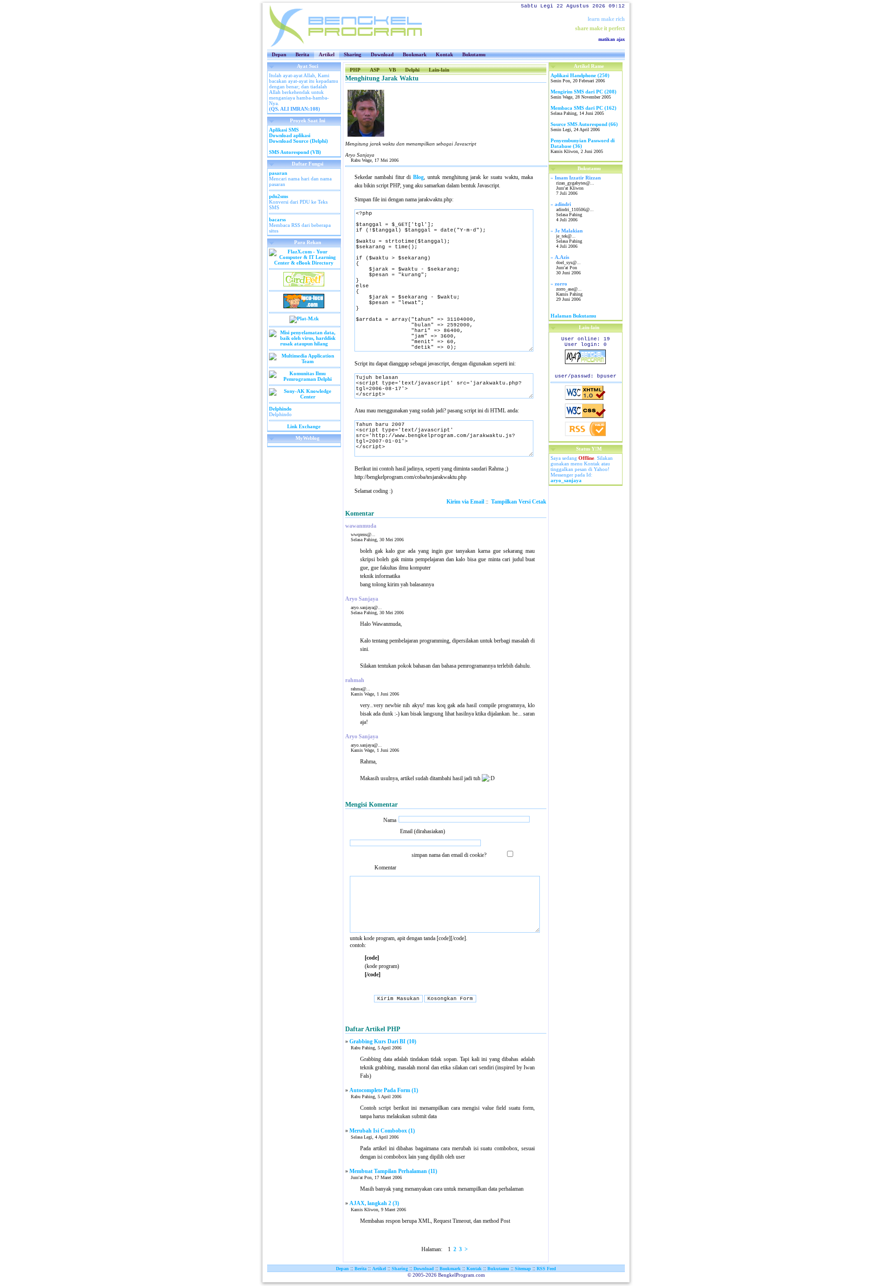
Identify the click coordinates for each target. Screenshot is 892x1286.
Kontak (444, 54)
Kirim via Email (465, 501)
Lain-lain (439, 70)
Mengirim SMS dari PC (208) (584, 91)
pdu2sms (278, 196)
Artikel (326, 54)
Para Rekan (307, 242)
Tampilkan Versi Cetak (518, 501)
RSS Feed (546, 1268)
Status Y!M (589, 448)
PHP (355, 70)
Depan (279, 54)
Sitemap (523, 1268)
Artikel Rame (589, 66)
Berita (302, 54)
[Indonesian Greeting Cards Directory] (303, 284)
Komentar (385, 867)
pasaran (278, 173)
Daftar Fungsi (307, 163)
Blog (418, 177)
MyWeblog (307, 438)
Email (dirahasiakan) (422, 831)
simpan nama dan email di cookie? (450, 855)
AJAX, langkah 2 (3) (374, 1203)
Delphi (412, 70)
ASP (375, 70)
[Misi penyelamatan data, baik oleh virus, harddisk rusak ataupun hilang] (304, 343)
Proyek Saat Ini (307, 120)
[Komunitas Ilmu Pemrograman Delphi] (304, 379)
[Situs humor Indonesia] (303, 306)
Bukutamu (473, 54)
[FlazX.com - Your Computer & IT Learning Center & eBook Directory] (304, 262)
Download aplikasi (289, 135)
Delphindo (280, 408)
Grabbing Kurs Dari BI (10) (382, 1041)
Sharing (352, 54)
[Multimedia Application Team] (304, 361)
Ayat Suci (307, 66)
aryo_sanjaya (566, 480)
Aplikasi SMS (284, 130)
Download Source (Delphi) (298, 141)
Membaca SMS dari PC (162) (584, 108)
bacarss (277, 219)
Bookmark (414, 54)
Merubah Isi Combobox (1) (382, 1130)
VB (392, 70)
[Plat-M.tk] (304, 318)
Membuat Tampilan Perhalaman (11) (393, 1171)
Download (382, 54)
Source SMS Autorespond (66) (584, 124)
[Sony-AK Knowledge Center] (304, 396)
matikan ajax (611, 39)
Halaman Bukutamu (573, 315)
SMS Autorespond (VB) (295, 152)
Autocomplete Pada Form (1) (383, 1090)
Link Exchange (304, 426)
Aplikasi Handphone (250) (580, 75)
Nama (389, 820)
